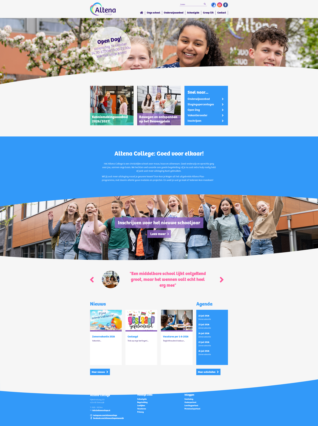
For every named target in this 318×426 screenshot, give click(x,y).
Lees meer (158, 233)
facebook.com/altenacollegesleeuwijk (108, 418)
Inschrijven (194, 121)
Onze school (153, 12)
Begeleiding (142, 402)
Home (141, 13)
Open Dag (194, 110)
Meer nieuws (98, 372)
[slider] (159, 52)
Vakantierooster (197, 115)
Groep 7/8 (208, 12)
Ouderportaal (190, 402)
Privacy (140, 412)
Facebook (225, 4)
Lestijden (141, 405)
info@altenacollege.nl (101, 410)
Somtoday (188, 399)
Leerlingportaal (191, 405)
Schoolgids (193, 12)
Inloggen (213, 4)
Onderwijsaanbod (173, 12)
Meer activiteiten (207, 372)
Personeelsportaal (192, 408)
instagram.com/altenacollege (105, 415)
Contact (221, 12)
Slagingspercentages (201, 104)
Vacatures (141, 408)
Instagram (219, 4)
